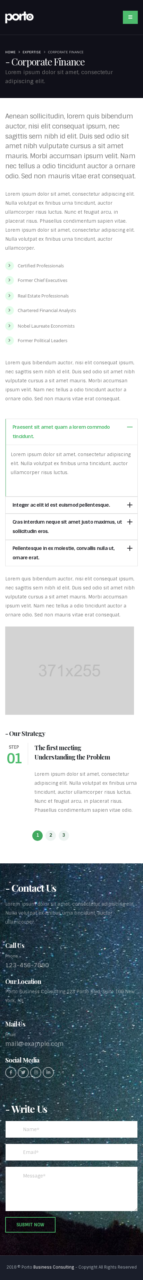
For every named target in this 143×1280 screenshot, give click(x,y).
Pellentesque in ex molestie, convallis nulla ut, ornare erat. (63, 553)
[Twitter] (23, 1072)
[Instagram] (36, 1072)
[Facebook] (11, 1072)
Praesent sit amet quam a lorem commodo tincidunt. (61, 431)
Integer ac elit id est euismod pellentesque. (61, 505)
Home (10, 52)
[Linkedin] (48, 1072)
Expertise (32, 52)
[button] (37, 836)
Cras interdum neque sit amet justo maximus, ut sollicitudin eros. (67, 526)
